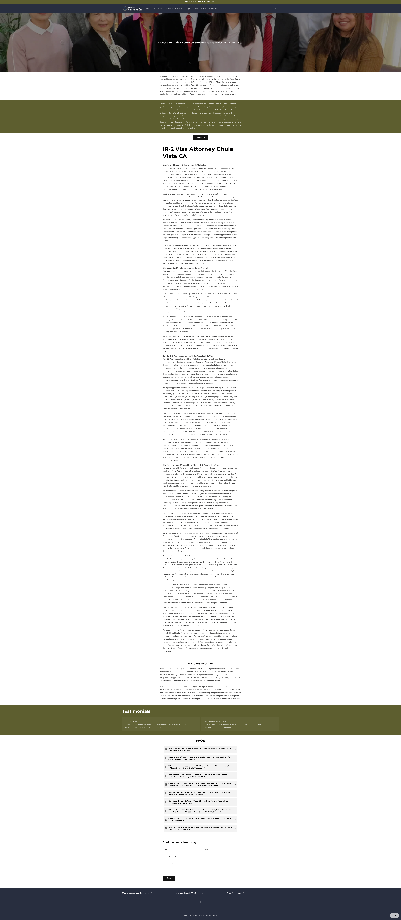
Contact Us (200, 138)
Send (169, 878)
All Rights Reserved (211, 915)
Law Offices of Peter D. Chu (197, 915)
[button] (168, 8)
